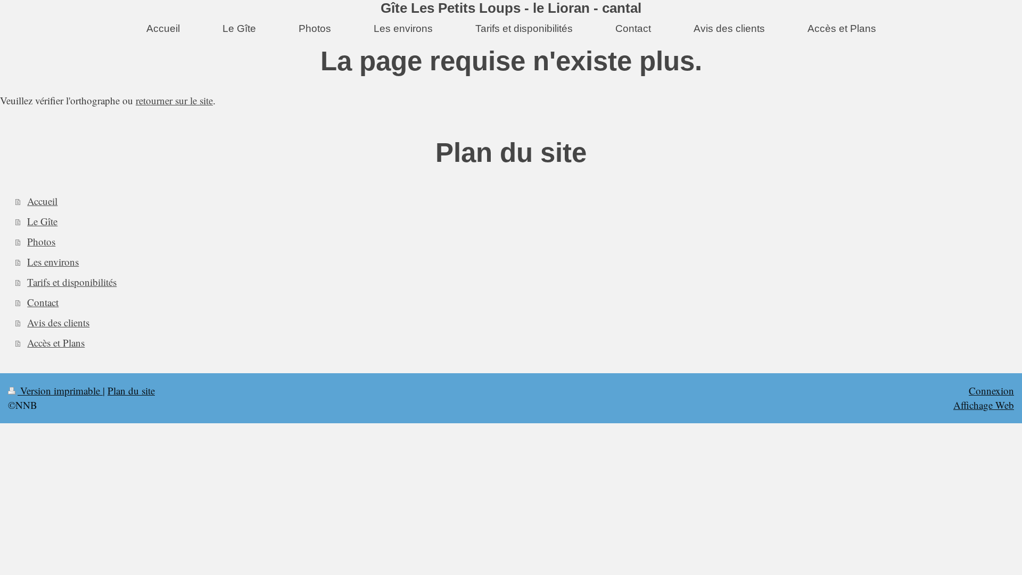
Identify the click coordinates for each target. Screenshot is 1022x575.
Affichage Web (983, 405)
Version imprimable (60, 390)
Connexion (991, 390)
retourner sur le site (174, 100)
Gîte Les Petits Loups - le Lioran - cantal (511, 8)
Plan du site (131, 390)
